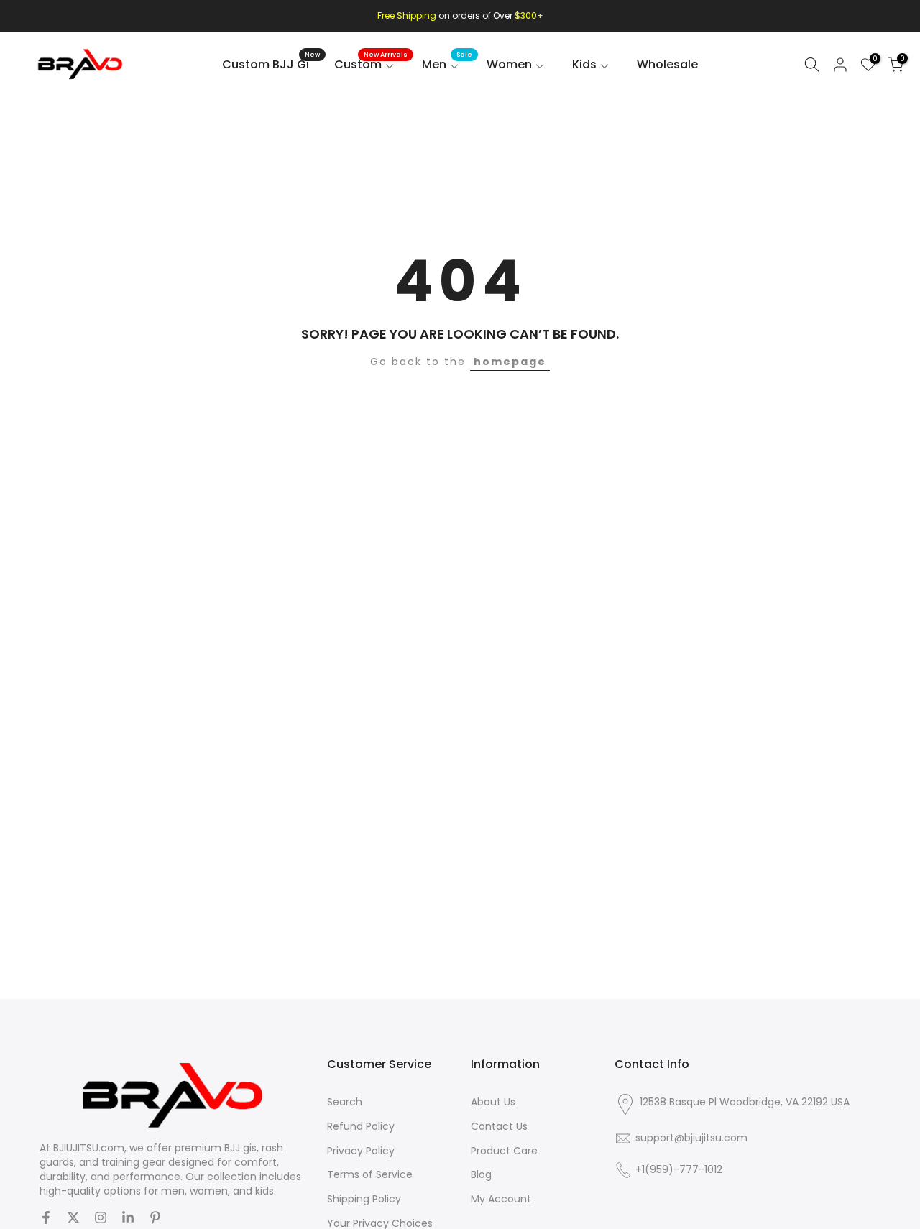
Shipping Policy (364, 1199)
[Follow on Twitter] (73, 1217)
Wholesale (667, 64)
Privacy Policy (361, 1151)
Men (447, 64)
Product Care (504, 1151)
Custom (371, 64)
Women (509, 64)
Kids (584, 64)
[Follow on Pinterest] (155, 1217)
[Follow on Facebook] (46, 1217)
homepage (510, 361)
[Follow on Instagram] (100, 1217)
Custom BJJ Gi (271, 64)
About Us (493, 1102)
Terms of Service (370, 1175)
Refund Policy (361, 1126)
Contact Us (499, 1126)
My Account (501, 1199)
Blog (481, 1175)
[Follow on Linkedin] (127, 1217)
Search (344, 1102)
